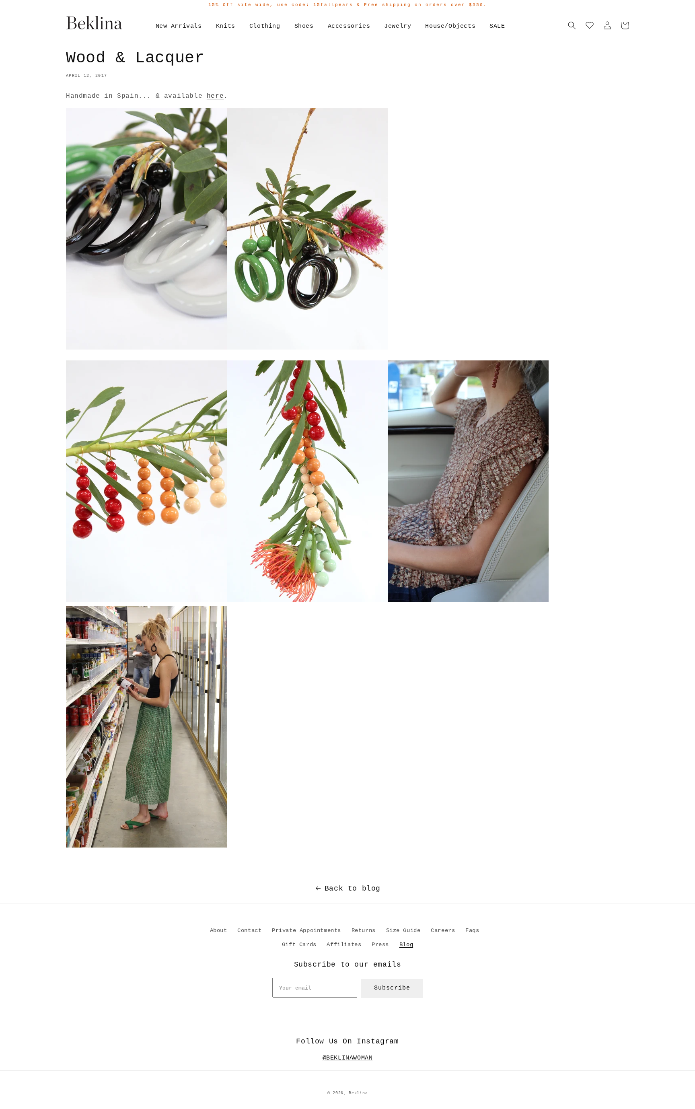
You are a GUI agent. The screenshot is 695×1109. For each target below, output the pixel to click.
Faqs (472, 930)
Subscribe (392, 988)
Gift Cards (299, 944)
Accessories (349, 26)
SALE (497, 26)
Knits (225, 26)
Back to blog (352, 889)
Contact (249, 930)
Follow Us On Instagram (347, 1041)
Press (380, 944)
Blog (406, 944)
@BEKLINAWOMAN (348, 1058)
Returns (364, 930)
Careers (443, 930)
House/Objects (450, 26)
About (218, 930)
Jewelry (397, 26)
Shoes (304, 26)
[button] (572, 25)
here (215, 96)
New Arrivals (179, 26)
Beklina (358, 1093)
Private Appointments (306, 930)
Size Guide (403, 930)
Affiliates (344, 944)
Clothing (264, 26)
